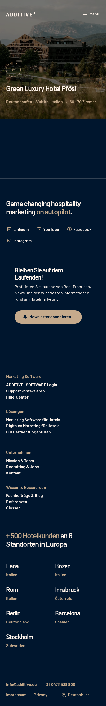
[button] (91, 14)
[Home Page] (21, 14)
